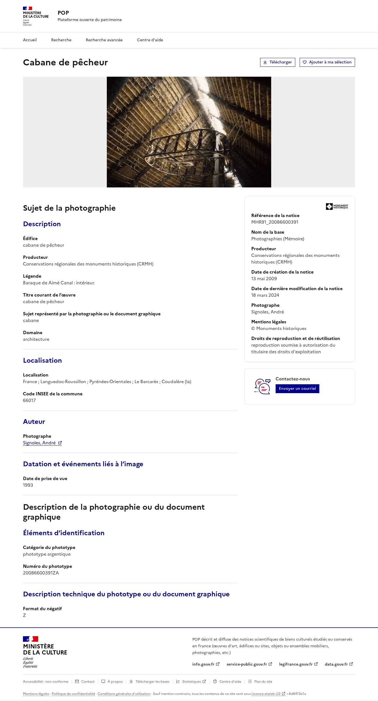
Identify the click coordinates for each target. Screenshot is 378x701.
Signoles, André (39, 442)
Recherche (61, 40)
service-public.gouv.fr (247, 664)
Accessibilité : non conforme (45, 681)
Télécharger (281, 62)
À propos (115, 681)
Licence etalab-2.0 (266, 693)
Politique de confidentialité (73, 693)
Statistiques (191, 681)
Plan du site (263, 681)
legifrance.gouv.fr (296, 664)
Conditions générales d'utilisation (124, 693)
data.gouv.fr (336, 664)
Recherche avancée (104, 40)
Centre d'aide (150, 40)
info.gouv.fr (203, 664)
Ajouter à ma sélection (330, 62)
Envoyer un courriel (297, 388)
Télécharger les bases (152, 681)
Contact (88, 681)
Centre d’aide (230, 681)
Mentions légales (36, 693)
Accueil (30, 40)
